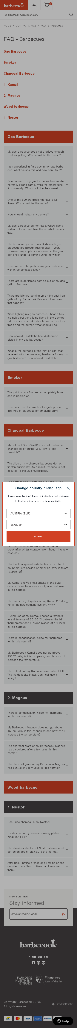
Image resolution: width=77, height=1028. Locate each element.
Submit (39, 536)
